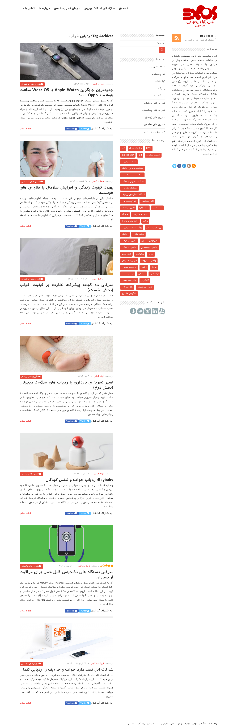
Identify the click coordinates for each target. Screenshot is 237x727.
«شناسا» (206, 115)
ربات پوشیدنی (153, 227)
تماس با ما (28, 8)
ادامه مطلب (25, 129)
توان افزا (143, 207)
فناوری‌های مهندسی (30, 663)
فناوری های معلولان (154, 124)
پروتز (153, 267)
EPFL (148, 148)
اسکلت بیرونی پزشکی (133, 181)
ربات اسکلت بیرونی (132, 227)
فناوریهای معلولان (150, 240)
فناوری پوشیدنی (149, 247)
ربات (145, 221)
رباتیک (161, 88)
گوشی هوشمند (145, 287)
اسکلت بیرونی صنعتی (132, 174)
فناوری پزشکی (129, 247)
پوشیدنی (154, 273)
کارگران (145, 280)
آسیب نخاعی (153, 155)
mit (140, 155)
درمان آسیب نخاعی (66, 8)
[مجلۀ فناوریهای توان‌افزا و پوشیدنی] (200, 26)
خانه (126, 8)
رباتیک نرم (159, 95)
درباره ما (44, 8)
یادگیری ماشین (129, 293)
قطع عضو (126, 254)
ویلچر (144, 267)
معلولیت (140, 254)
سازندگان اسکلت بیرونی (99, 8)
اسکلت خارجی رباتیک (133, 194)
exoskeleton (128, 155)
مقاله (151, 254)
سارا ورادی (98, 84)
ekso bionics (135, 148)
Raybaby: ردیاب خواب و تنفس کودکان (79, 480)
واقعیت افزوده (148, 260)
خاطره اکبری (98, 181)
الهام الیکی (99, 376)
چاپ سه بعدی (129, 280)
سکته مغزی (138, 234)
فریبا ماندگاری (83, 566)
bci (123, 148)
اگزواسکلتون (147, 201)
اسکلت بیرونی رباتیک (132, 168)
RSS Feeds (207, 36)
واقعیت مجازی (129, 267)
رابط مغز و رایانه (130, 221)
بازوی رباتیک (128, 207)
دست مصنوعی (140, 214)
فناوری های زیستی (30, 376)
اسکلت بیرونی (157, 67)
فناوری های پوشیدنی (31, 84)
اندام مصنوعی (157, 74)
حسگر (125, 214)
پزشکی (141, 273)
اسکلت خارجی (129, 188)
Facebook (70, 129)
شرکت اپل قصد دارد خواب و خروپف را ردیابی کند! (68, 669)
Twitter (83, 129)
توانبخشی (160, 81)
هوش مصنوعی (129, 260)
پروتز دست (128, 273)
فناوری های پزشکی (30, 474)
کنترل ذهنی (127, 287)
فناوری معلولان (129, 240)
